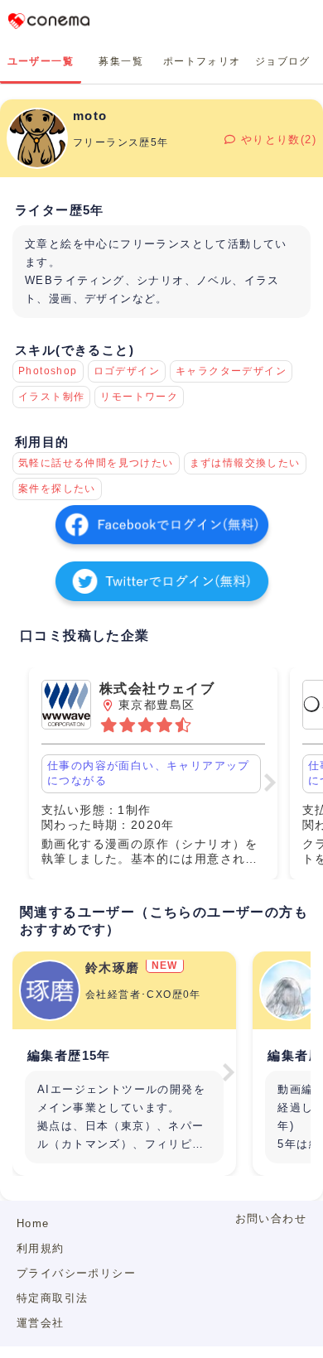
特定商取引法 (52, 1298)
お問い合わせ (270, 1218)
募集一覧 (121, 61)
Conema (48, 20)
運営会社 (41, 1323)
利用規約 (41, 1248)
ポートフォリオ (202, 61)
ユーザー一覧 (40, 61)
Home (33, 1223)
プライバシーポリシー (76, 1273)
